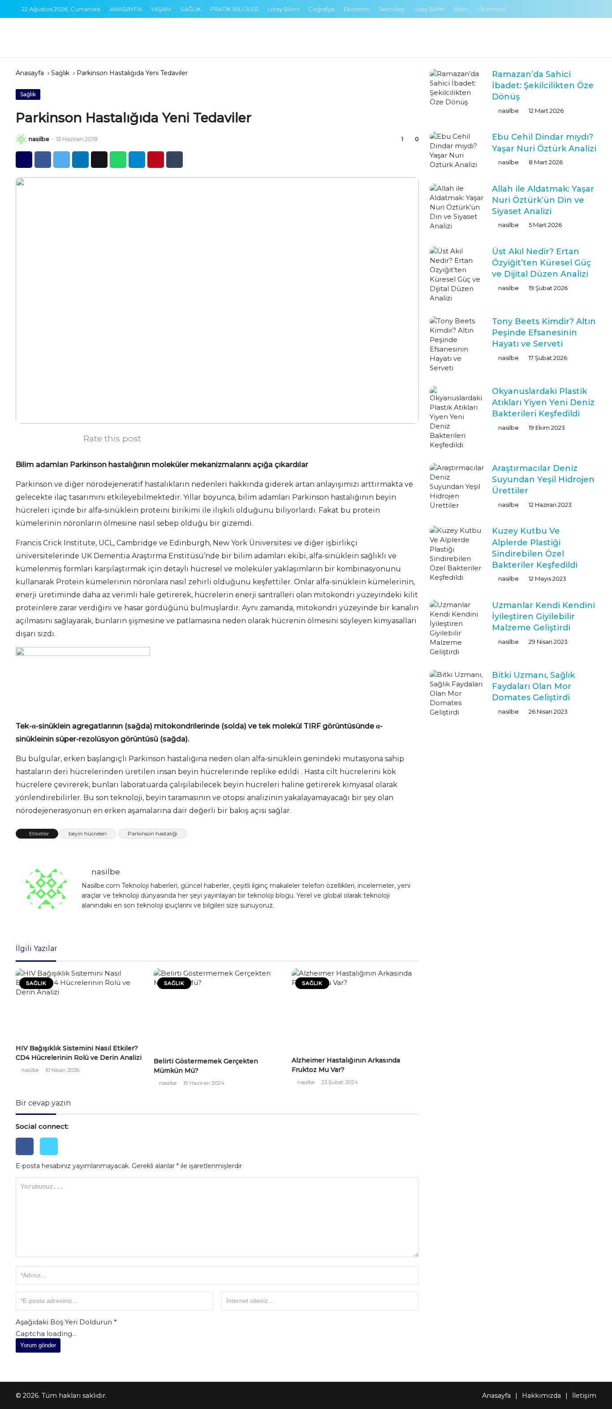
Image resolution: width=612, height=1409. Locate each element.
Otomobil (491, 9)
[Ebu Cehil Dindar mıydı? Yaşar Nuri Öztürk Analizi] (457, 150)
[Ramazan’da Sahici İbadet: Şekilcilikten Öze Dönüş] (457, 88)
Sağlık (60, 73)
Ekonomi (357, 9)
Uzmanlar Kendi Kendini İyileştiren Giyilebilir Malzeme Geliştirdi (543, 616)
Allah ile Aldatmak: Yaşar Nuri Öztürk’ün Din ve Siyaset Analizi (543, 200)
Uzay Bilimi (283, 9)
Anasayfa (30, 73)
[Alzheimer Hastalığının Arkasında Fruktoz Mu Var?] (355, 1010)
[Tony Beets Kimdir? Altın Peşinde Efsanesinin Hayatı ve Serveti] (457, 344)
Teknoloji (392, 9)
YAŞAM (161, 9)
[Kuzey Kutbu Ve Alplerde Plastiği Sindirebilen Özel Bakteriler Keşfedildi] (457, 554)
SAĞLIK (190, 9)
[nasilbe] (21, 139)
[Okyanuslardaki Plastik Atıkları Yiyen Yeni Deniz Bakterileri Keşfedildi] (457, 418)
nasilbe (39, 139)
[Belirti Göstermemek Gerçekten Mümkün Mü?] (217, 1011)
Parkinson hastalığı (152, 833)
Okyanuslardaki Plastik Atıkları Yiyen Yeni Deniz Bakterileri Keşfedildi (543, 402)
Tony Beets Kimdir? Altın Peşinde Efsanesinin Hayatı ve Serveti (544, 333)
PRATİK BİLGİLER (234, 9)
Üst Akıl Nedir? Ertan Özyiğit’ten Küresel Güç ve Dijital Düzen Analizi (541, 263)
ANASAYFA (126, 9)
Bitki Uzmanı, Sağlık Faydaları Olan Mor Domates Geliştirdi (533, 686)
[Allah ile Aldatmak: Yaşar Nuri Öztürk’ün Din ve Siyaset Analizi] (457, 207)
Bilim (461, 9)
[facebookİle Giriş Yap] (28, 1157)
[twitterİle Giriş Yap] (51, 1157)
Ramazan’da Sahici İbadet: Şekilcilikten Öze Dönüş (543, 85)
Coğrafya (321, 9)
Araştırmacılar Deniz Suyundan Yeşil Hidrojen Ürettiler (543, 479)
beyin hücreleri (88, 833)
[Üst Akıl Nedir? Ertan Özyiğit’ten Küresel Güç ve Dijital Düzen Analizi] (457, 274)
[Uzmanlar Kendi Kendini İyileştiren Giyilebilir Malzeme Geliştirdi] (457, 628)
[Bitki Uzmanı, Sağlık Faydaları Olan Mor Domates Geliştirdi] (457, 693)
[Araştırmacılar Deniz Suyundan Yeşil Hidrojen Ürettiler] (457, 486)
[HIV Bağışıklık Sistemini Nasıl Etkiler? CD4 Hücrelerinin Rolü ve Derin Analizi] (79, 1004)
